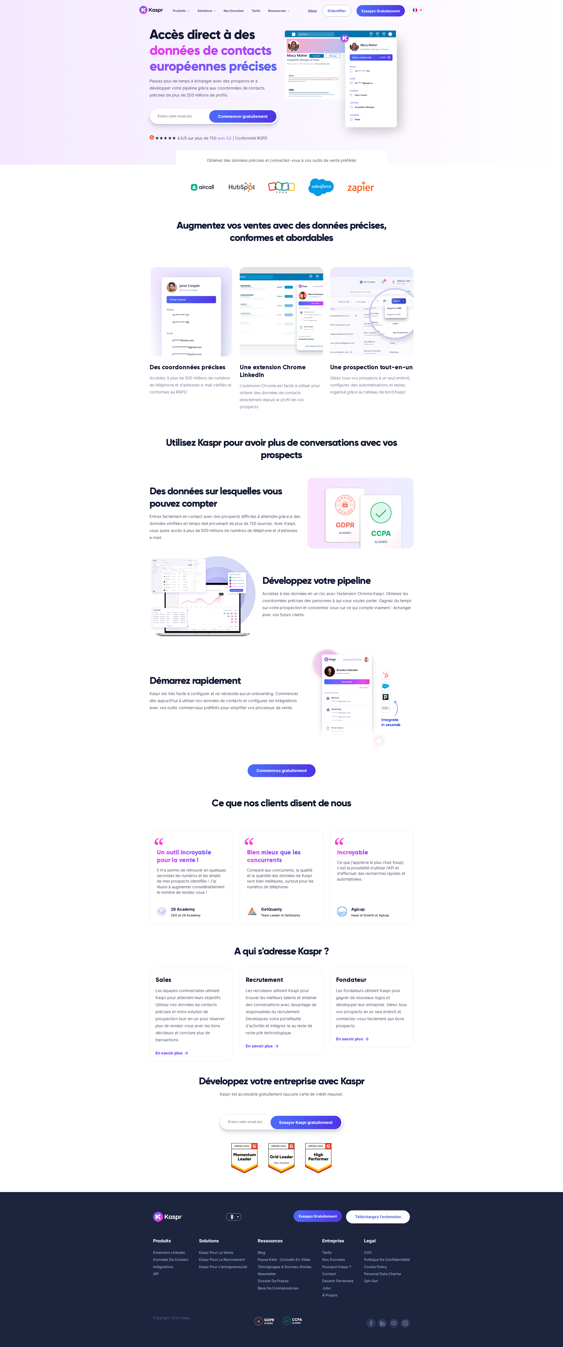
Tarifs (256, 11)
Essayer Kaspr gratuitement (306, 1122)
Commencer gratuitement (243, 116)
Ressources (277, 11)
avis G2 (225, 138)
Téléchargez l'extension (378, 1216)
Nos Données (234, 11)
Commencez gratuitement (281, 770)
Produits (179, 11)
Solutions (204, 11)
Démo (312, 11)
